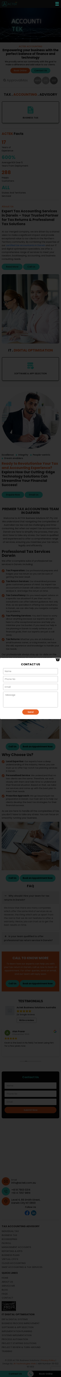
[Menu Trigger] (57, 4)
